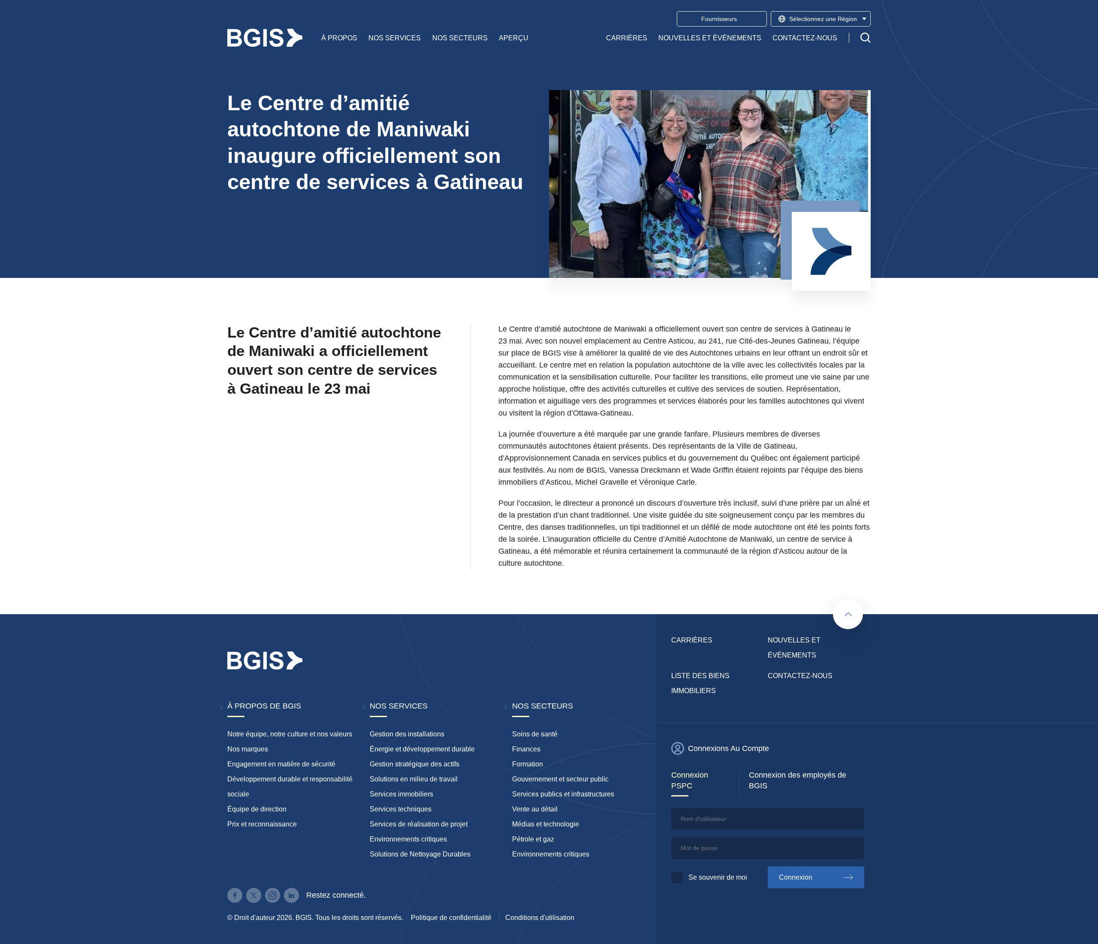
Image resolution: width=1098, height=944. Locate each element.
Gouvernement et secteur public (560, 779)
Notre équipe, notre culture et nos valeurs (289, 734)
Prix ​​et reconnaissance (262, 824)
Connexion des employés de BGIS (797, 780)
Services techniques (400, 809)
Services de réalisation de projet (419, 824)
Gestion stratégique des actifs (414, 764)
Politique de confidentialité (451, 917)
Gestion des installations (407, 734)
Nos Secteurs (460, 37)
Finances (526, 749)
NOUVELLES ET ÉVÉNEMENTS (709, 37)
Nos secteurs (542, 706)
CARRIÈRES (626, 37)
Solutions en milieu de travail (414, 779)
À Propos (339, 37)
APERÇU (513, 37)
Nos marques (247, 749)
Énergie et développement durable (422, 749)
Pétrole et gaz (533, 839)
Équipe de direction (257, 809)
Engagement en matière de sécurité (281, 764)
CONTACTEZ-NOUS (804, 37)
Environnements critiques (408, 839)
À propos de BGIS (264, 706)
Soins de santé (535, 734)
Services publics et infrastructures (563, 794)
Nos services (399, 706)
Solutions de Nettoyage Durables (420, 854)
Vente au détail (535, 809)
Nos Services (394, 37)
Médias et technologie (545, 824)
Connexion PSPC (689, 780)
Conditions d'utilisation (539, 917)
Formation (527, 764)
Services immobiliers (401, 794)
